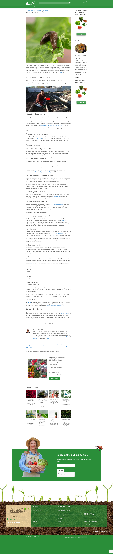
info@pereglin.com (94, 518)
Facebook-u (35, 338)
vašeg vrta (39, 138)
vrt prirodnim (51, 224)
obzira (29, 302)
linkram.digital (74, 537)
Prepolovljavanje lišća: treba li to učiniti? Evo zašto (42, 424)
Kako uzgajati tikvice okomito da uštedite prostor (31, 422)
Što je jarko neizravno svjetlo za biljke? (54, 402)
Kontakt (77, 7)
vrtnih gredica (56, 196)
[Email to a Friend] (47, 323)
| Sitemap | (65, 537)
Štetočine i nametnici (30, 10)
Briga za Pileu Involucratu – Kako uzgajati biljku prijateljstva (66, 423)
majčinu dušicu (44, 82)
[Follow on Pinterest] (15, 522)
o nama (47, 338)
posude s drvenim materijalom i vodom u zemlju (52, 125)
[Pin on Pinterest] (49, 323)
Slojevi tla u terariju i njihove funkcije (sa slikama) (42, 404)
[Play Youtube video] (48, 99)
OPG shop (53, 7)
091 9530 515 (89, 524)
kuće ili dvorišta (65, 313)
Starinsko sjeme (43, 7)
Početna (35, 7)
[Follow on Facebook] (8, 522)
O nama (72, 7)
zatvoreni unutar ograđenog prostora (55, 305)
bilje (31, 263)
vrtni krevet (40, 69)
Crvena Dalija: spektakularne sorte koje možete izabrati (31, 402)
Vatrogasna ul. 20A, (88, 513)
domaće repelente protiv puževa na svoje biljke (40, 171)
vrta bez (61, 72)
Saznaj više (77, 77)
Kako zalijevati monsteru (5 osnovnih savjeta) (66, 403)
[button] (84, 3)
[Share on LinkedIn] (50, 323)
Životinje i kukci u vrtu (45, 10)
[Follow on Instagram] (10, 522)
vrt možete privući (59, 233)
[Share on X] (45, 323)
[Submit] (69, 2)
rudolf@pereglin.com (93, 521)
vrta (53, 178)
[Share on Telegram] (52, 323)
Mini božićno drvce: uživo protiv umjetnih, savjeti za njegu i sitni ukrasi (54, 422)
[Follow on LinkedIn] (17, 522)
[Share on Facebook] (44, 323)
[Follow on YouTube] (19, 522)
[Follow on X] (12, 522)
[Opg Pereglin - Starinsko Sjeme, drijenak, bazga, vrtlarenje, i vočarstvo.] (31, 3)
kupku (53, 235)
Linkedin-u (67, 336)
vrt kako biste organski (57, 204)
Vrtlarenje (37, 10)
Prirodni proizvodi (62, 7)
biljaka (62, 220)
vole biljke (55, 83)
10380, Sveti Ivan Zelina (89, 515)
